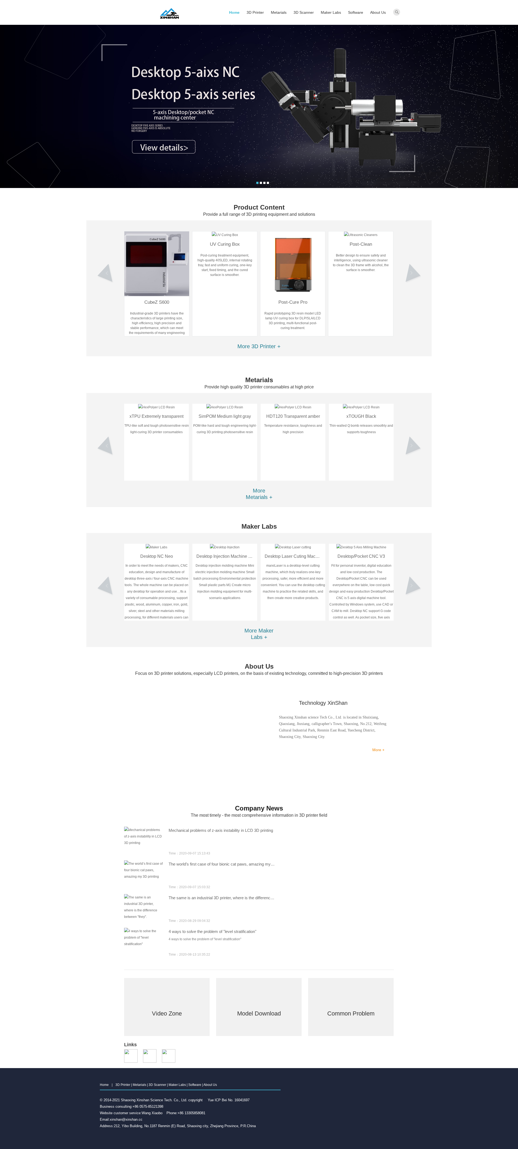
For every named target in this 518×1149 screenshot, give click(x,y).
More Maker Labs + (259, 634)
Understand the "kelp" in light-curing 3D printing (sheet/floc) (220, 931)
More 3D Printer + (259, 346)
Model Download (259, 1023)
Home (234, 12)
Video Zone (167, 1023)
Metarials (279, 12)
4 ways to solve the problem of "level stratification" (212, 897)
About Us (378, 12)
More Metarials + (259, 494)
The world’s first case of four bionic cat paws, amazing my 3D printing (222, 830)
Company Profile (282, 767)
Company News (327, 767)
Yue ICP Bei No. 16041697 (229, 1100)
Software (355, 12)
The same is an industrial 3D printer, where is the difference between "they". (222, 864)
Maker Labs (331, 12)
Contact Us (371, 763)
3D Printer (255, 12)
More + (378, 750)
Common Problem (350, 1023)
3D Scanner (304, 12)
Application (282, 780)
